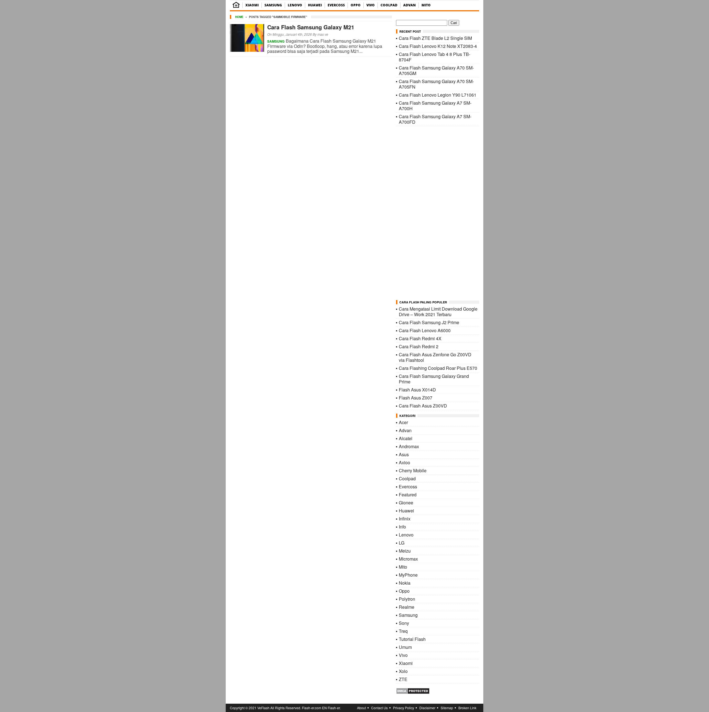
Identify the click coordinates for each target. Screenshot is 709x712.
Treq (403, 631)
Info (402, 526)
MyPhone (408, 575)
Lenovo (295, 5)
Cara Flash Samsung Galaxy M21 (310, 27)
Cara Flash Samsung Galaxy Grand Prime (434, 379)
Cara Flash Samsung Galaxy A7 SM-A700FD (435, 119)
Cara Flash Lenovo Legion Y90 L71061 (437, 95)
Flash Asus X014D (417, 389)
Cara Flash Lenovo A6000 (425, 330)
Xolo (403, 671)
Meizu (405, 551)
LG (401, 543)
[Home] (236, 6)
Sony (404, 623)
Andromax (409, 446)
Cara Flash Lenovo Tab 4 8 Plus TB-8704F (434, 57)
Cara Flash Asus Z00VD (423, 406)
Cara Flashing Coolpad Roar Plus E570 (438, 368)
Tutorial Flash (412, 639)
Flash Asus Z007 (415, 397)
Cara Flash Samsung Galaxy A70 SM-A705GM (436, 70)
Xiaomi (252, 5)
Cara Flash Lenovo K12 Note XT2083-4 (438, 46)
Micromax (408, 559)
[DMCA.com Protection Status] (413, 692)
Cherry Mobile (413, 470)
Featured (408, 494)
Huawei (315, 5)
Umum (405, 647)
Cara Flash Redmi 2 (418, 346)
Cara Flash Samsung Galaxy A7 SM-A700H (435, 106)
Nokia (404, 583)
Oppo (356, 5)
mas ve (322, 34)
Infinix (404, 518)
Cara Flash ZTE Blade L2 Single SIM (435, 38)
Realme (406, 607)
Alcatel (405, 438)
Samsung (273, 5)
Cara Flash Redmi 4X (420, 338)
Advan (409, 5)
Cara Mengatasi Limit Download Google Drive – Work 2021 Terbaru (438, 312)
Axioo (404, 462)
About (361, 707)
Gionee (406, 502)
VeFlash (263, 707)
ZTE (403, 679)
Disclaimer (427, 707)
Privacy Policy (403, 707)
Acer (403, 422)
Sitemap (447, 707)
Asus (404, 454)
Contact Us (379, 707)
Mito (426, 5)
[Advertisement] (437, 213)
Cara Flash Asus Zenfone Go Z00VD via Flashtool (435, 357)
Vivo (370, 5)
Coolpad (389, 5)
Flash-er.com (311, 707)
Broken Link (467, 707)
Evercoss (336, 5)
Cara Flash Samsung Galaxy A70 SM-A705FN (436, 84)
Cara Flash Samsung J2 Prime (429, 322)
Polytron (407, 599)
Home (239, 17)
